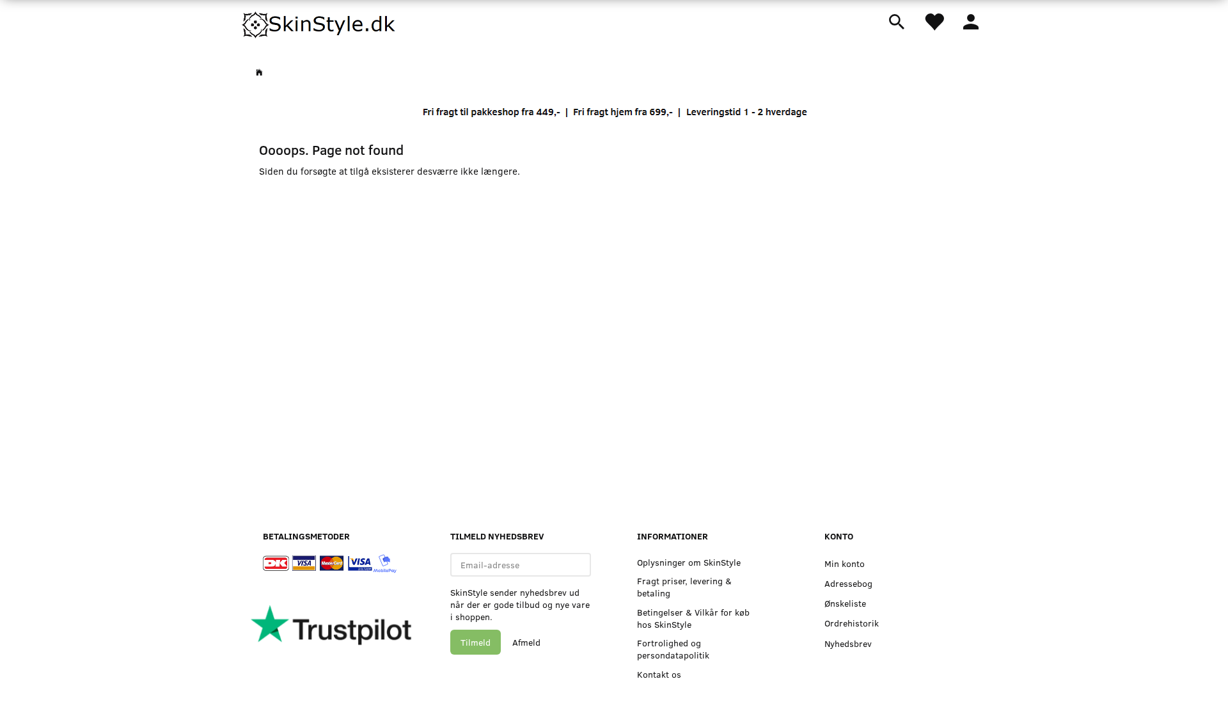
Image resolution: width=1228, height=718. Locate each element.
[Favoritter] (934, 21)
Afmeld (526, 642)
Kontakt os (659, 674)
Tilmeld (475, 642)
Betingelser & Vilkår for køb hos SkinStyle (693, 618)
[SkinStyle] (320, 22)
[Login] (971, 20)
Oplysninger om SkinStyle (689, 562)
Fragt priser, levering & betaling (684, 587)
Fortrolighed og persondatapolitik (673, 649)
